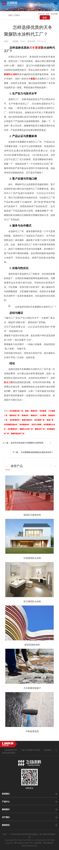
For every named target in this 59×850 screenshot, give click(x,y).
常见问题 (54, 14)
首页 (47, 14)
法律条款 (38, 843)
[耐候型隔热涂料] (29, 623)
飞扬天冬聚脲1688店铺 (30, 750)
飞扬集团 (47, 750)
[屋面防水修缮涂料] (29, 493)
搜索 (45, 17)
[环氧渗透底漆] (29, 709)
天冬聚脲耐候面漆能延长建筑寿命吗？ (37, 452)
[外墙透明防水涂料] (29, 536)
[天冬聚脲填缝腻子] (29, 666)
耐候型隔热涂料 (32, 645)
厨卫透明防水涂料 (32, 601)
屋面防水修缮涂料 (32, 515)
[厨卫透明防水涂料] (29, 579)
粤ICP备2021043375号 (23, 843)
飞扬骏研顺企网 (10, 750)
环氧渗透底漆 (32, 731)
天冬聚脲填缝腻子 (32, 688)
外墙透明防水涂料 (32, 558)
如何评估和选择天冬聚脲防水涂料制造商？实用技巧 (29, 443)
